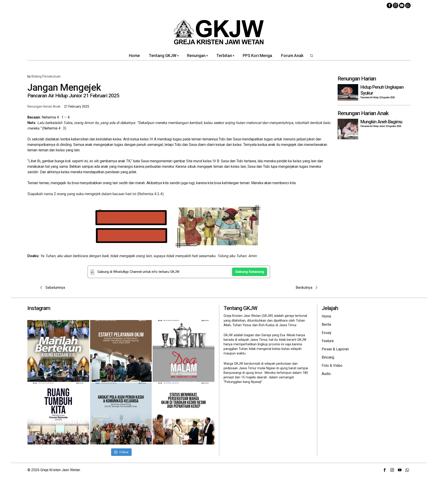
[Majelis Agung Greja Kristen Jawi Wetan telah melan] (121, 351)
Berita (326, 324)
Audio (326, 374)
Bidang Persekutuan (46, 76)
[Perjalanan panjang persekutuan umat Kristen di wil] (183, 413)
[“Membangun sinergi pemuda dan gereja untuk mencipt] (58, 413)
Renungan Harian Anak (43, 106)
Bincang (328, 357)
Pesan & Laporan (335, 349)
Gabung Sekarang (249, 272)
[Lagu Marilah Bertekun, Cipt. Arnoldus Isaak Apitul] (58, 351)
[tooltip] (389, 5)
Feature (328, 341)
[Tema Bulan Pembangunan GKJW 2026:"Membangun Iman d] (183, 351)
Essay (326, 333)
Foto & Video (332, 365)
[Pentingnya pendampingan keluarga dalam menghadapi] (121, 413)
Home (326, 316)
